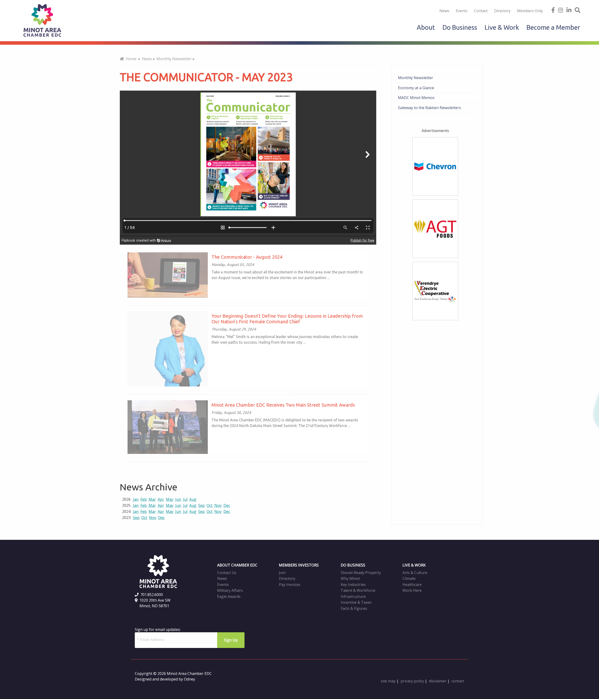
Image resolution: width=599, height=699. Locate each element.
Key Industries (353, 584)
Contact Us (226, 572)
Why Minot (350, 578)
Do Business (459, 27)
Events (462, 10)
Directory (502, 10)
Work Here (412, 590)
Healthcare (412, 584)
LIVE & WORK (414, 565)
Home (130, 58)
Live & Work (502, 27)
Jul (185, 499)
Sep (201, 505)
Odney (189, 679)
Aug (192, 499)
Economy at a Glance (416, 87)
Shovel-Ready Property (361, 572)
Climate (409, 578)
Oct (209, 505)
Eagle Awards (229, 596)
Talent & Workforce (358, 590)
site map (388, 681)
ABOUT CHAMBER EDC (237, 565)
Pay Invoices (289, 584)
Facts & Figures (354, 608)
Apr (161, 499)
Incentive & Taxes (356, 602)
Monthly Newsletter (415, 77)
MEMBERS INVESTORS (299, 565)
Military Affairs (230, 590)
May (169, 499)
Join (282, 572)
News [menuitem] (147, 58)
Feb (143, 499)
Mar (152, 499)
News (444, 10)
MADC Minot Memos (416, 97)
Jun (178, 499)
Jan (136, 499)
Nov (218, 505)
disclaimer (437, 681)
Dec (226, 505)
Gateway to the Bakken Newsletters (429, 107)
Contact (481, 10)
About (426, 27)
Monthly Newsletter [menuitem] (174, 58)
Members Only (530, 10)
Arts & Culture (414, 572)
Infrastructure (353, 596)
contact (457, 681)
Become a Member (553, 27)
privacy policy (412, 681)
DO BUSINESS (353, 565)
